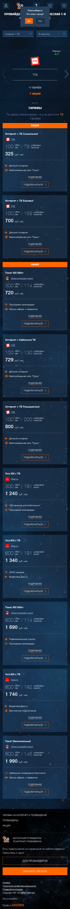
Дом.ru (14, 479)
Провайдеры (10, 820)
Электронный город (22, 278)
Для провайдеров (35, 861)
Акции (6, 825)
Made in (13, 905)
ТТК (13, 139)
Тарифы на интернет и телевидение (25, 815)
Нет (40, 21)
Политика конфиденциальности (19, 886)
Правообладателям (13, 889)
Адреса (6, 882)
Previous (4, 74)
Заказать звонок (35, 871)
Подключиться (33, 184)
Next (65, 74)
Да (29, 21)
